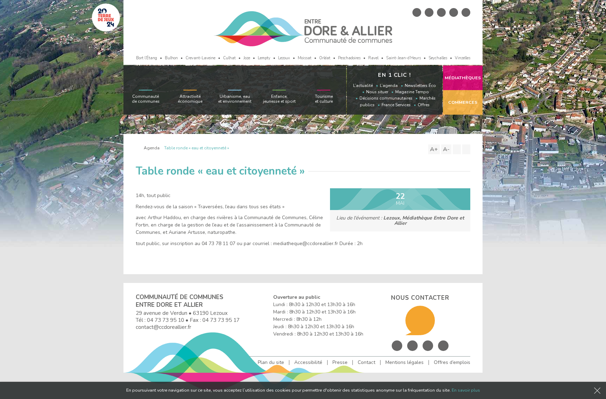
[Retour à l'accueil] (137, 148)
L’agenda (389, 85)
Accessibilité (308, 362)
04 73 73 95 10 (165, 320)
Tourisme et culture (324, 99)
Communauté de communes (146, 99)
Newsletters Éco (420, 85)
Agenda (152, 148)
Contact (366, 362)
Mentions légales (404, 362)
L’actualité (363, 85)
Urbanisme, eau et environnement (234, 99)
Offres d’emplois (452, 362)
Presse (340, 362)
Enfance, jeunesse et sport (279, 99)
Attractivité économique (190, 99)
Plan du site (271, 362)
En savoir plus (466, 390)
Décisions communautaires (385, 98)
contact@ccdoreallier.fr (163, 327)
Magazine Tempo (412, 92)
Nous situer (377, 92)
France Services (396, 105)
